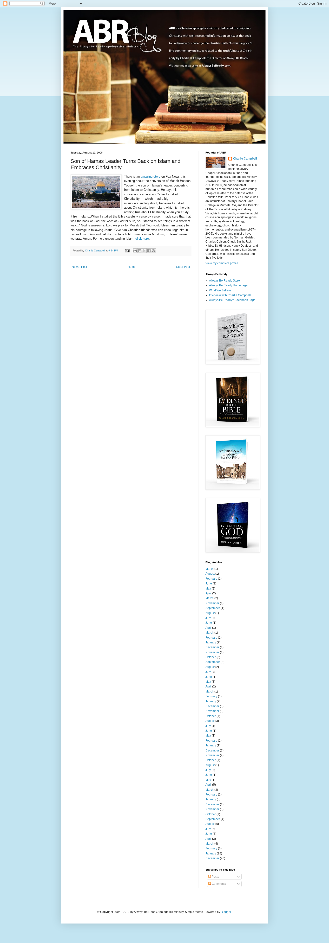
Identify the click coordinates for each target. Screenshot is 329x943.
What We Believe (220, 290)
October (210, 657)
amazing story (150, 176)
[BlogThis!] (139, 250)
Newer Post (79, 267)
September (212, 608)
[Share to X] (144, 250)
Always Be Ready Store (224, 280)
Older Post (183, 267)
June (208, 583)
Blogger (226, 912)
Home (132, 267)
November (212, 603)
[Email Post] (127, 250)
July (208, 618)
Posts (215, 876)
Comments (218, 883)
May (208, 588)
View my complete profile (221, 263)
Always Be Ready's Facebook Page (232, 300)
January (210, 642)
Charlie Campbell (245, 158)
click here (142, 238)
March (209, 569)
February (211, 578)
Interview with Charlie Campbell (230, 295)
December (212, 647)
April (208, 593)
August (210, 573)
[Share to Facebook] (148, 250)
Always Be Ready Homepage (228, 285)
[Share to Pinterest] (153, 250)
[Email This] (135, 250)
